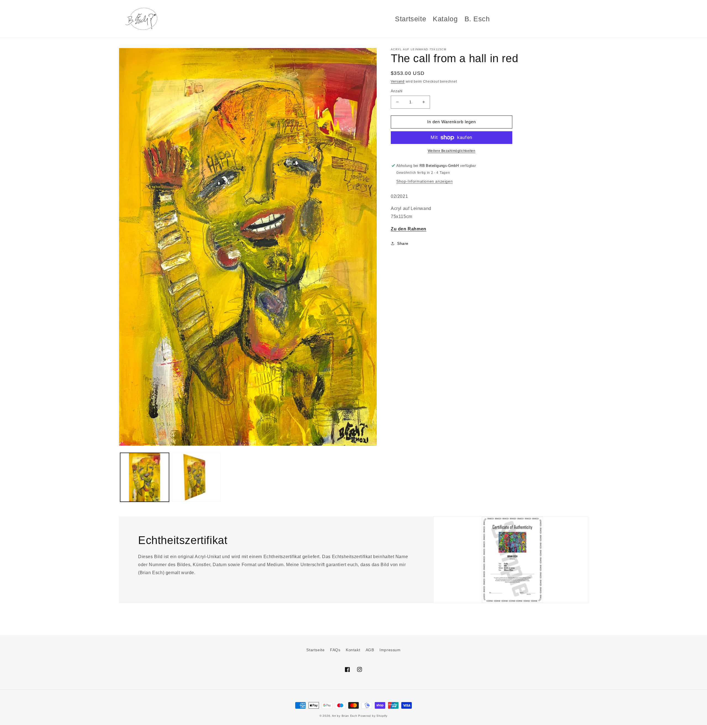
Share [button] (402, 243)
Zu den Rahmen (408, 229)
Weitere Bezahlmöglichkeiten (452, 151)
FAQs (335, 650)
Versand (398, 81)
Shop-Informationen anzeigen (424, 181)
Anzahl (396, 91)
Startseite (315, 650)
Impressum (389, 650)
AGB (370, 650)
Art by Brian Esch (344, 715)
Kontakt (353, 650)
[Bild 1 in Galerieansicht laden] (144, 477)
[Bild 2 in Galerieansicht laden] (196, 477)
